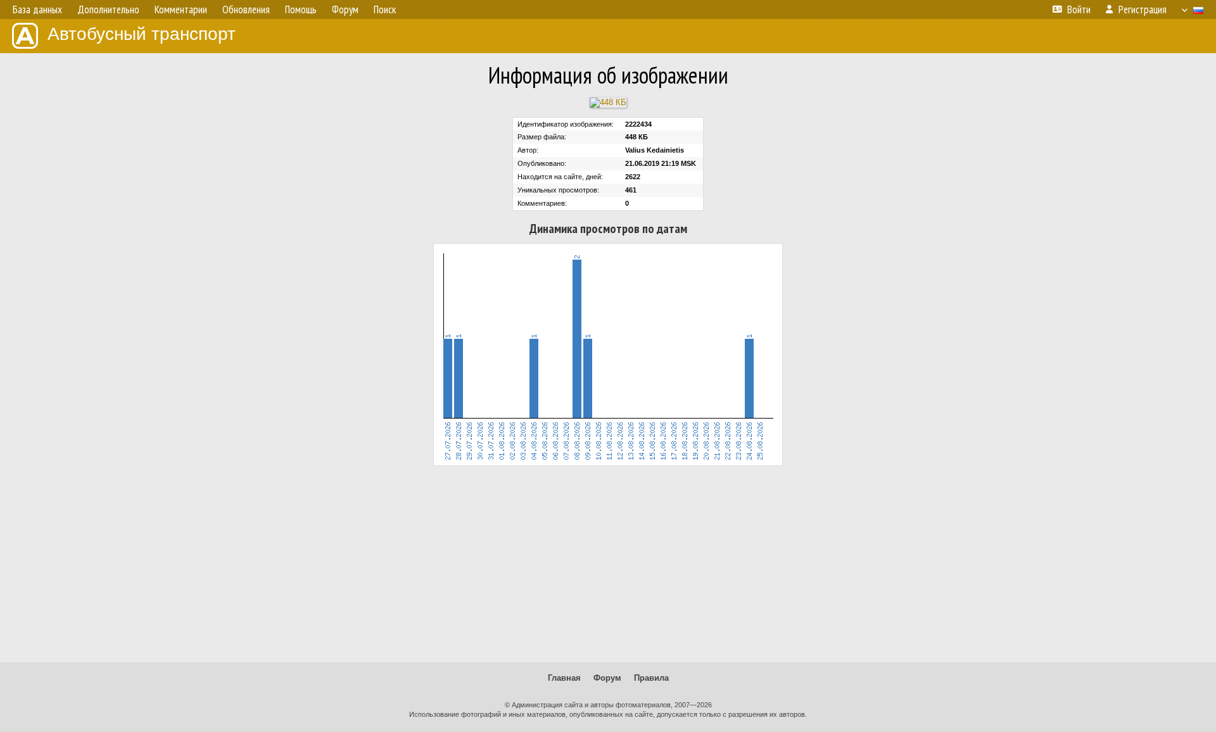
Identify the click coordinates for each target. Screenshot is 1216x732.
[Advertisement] (608, 564)
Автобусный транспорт (142, 34)
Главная (564, 678)
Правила (651, 678)
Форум (607, 678)
